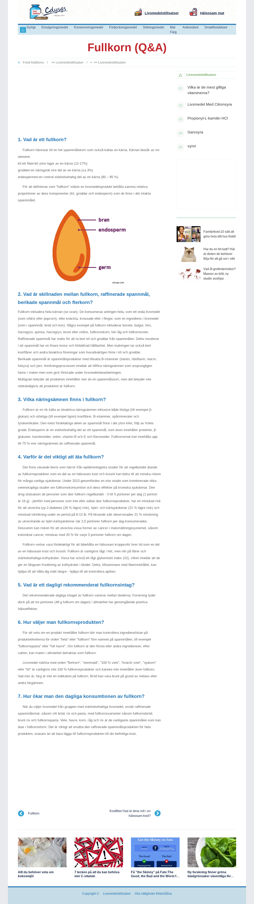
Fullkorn (33, 813)
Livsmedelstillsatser (70, 62)
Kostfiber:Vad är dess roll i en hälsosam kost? (130, 813)
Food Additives (33, 62)
